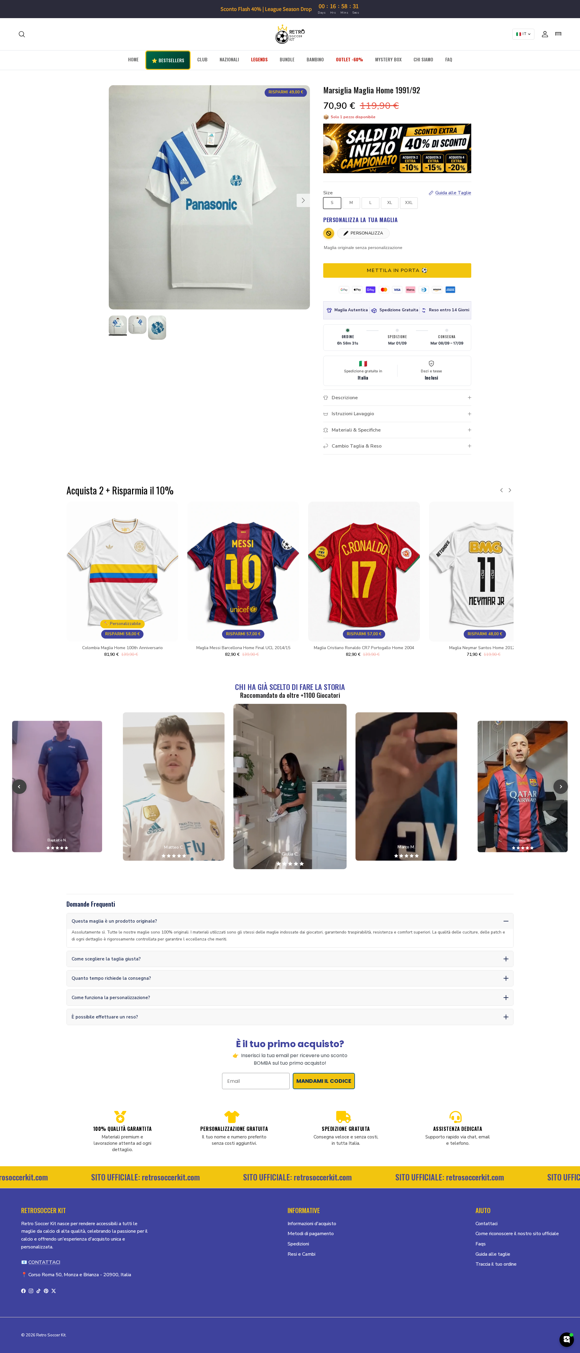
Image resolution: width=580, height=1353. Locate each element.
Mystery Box (388, 59)
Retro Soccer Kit (51, 1335)
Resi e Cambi (301, 1254)
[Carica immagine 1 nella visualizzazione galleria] (209, 197)
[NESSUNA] (328, 233)
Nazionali (229, 59)
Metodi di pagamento (311, 1233)
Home (133, 59)
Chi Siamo (423, 59)
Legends (259, 59)
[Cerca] (21, 34)
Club (202, 59)
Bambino (315, 59)
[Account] (544, 34)
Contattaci (486, 1223)
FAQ (448, 59)
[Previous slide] (19, 786)
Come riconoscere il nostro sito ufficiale (517, 1233)
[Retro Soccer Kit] (290, 34)
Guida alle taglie (492, 1254)
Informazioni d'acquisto (312, 1223)
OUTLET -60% (349, 59)
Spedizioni (298, 1244)
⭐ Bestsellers (168, 60)
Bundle (287, 59)
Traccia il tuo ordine (496, 1264)
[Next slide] (560, 786)
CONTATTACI (44, 1262)
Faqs (480, 1244)
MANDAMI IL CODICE (323, 1081)
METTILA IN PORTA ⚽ (397, 270)
